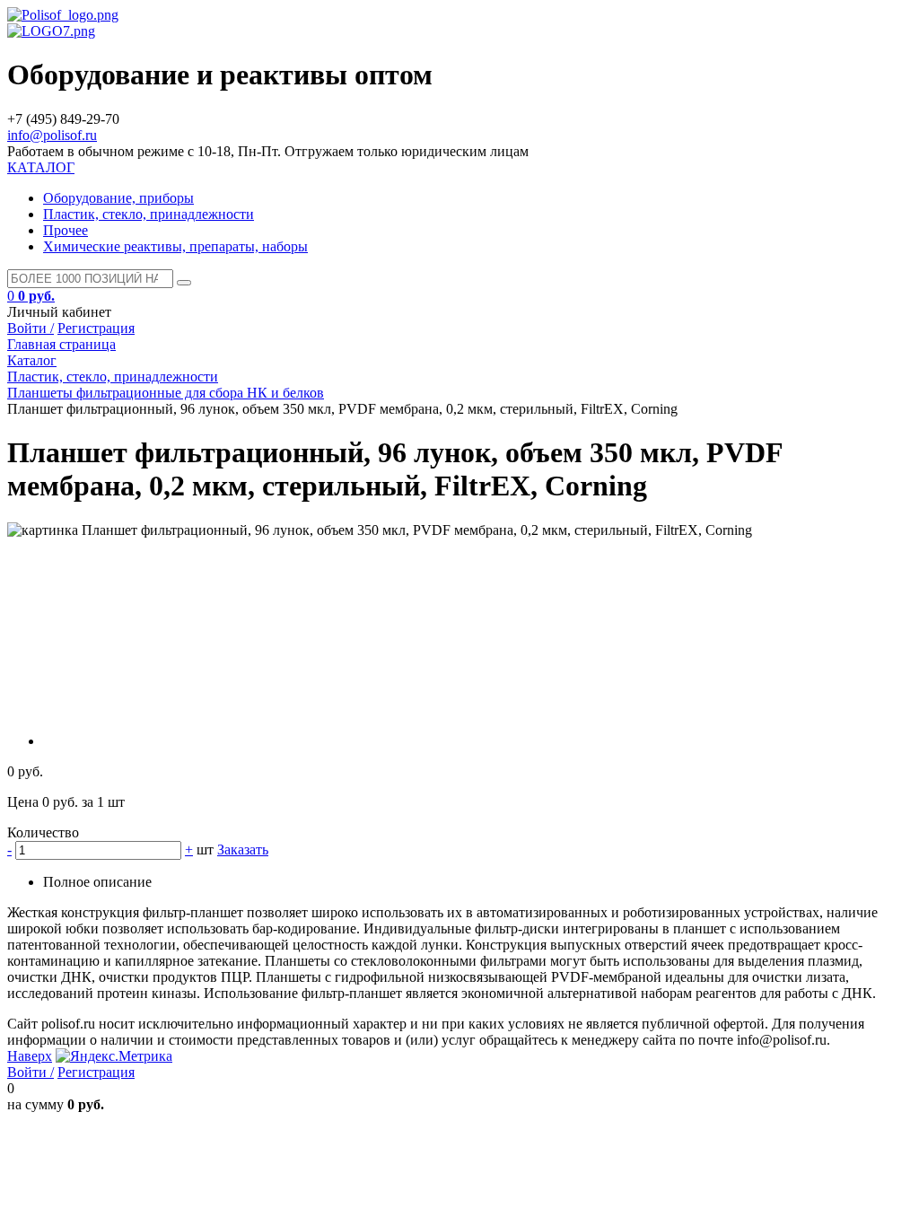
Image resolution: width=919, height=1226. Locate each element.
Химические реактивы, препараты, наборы (175, 246)
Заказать (242, 849)
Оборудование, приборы (118, 198)
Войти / (30, 328)
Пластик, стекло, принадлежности (148, 214)
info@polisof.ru (52, 135)
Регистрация (96, 328)
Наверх (29, 1056)
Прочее (65, 230)
